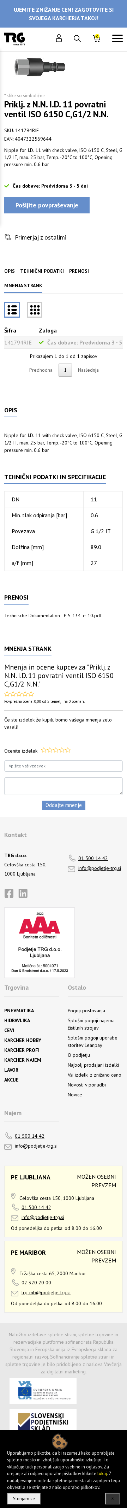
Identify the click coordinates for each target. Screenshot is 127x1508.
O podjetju (79, 1055)
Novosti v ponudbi (87, 1085)
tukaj (102, 1474)
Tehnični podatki (42, 271)
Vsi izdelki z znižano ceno (94, 1075)
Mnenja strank (23, 285)
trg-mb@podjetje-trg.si (46, 1292)
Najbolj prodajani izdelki (93, 1065)
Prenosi (79, 271)
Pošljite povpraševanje (47, 205)
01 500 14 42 (93, 858)
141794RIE (18, 342)
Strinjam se (24, 1499)
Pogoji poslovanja (86, 1010)
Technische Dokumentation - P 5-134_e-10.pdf (53, 615)
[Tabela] (12, 310)
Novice (75, 1094)
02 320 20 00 (36, 1282)
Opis (9, 271)
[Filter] (34, 310)
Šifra (10, 330)
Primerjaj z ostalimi (40, 237)
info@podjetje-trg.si (99, 868)
